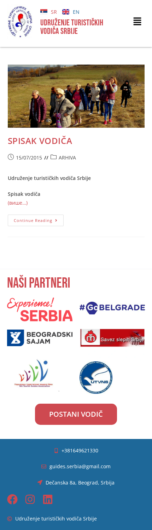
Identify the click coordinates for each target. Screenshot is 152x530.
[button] (137, 21)
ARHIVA (67, 157)
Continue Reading (39, 219)
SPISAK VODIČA (40, 140)
